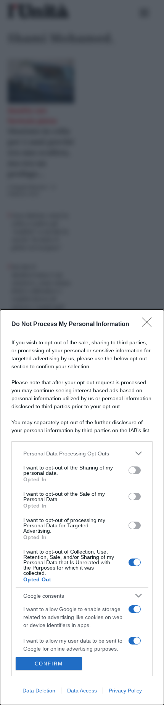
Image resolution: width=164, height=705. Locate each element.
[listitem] (82, 453)
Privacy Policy (125, 690)
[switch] (135, 470)
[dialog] (82, 507)
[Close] (149, 324)
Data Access (82, 690)
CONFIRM (49, 664)
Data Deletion (39, 690)
